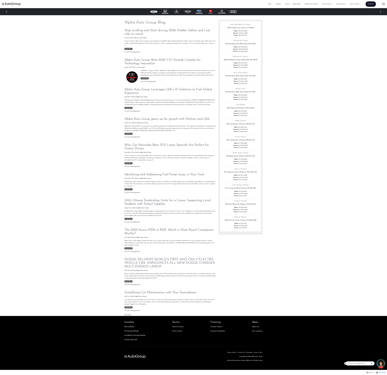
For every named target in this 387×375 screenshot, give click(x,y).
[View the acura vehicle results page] (210, 12)
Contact (371, 4)
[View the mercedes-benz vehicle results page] (165, 12)
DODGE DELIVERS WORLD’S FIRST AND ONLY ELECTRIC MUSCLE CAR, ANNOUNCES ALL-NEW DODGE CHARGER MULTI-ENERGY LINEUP (169, 263)
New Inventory (326, 4)
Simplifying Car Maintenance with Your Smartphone (160, 292)
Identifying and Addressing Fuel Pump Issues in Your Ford (164, 174)
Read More (128, 48)
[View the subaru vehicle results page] (187, 12)
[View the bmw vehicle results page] (233, 12)
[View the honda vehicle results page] (154, 12)
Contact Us (241, 352)
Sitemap (249, 352)
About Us (255, 327)
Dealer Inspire (258, 360)
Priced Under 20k (130, 340)
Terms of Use (258, 352)
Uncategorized (135, 52)
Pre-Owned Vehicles (131, 331)
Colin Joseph (142, 37)
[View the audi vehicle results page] (222, 11)
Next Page (127, 314)
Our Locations (257, 331)
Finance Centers (216, 327)
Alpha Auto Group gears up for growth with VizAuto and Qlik (166, 119)
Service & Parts (354, 4)
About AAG (296, 4)
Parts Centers (177, 331)
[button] (383, 4)
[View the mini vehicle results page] (176, 11)
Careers (287, 4)
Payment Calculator (218, 331)
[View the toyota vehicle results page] (199, 12)
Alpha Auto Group (142, 97)
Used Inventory (340, 4)
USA (269, 4)
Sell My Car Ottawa (311, 4)
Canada (278, 4)
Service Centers (178, 327)
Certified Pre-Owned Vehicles (134, 335)
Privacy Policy (231, 352)
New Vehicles (129, 327)
